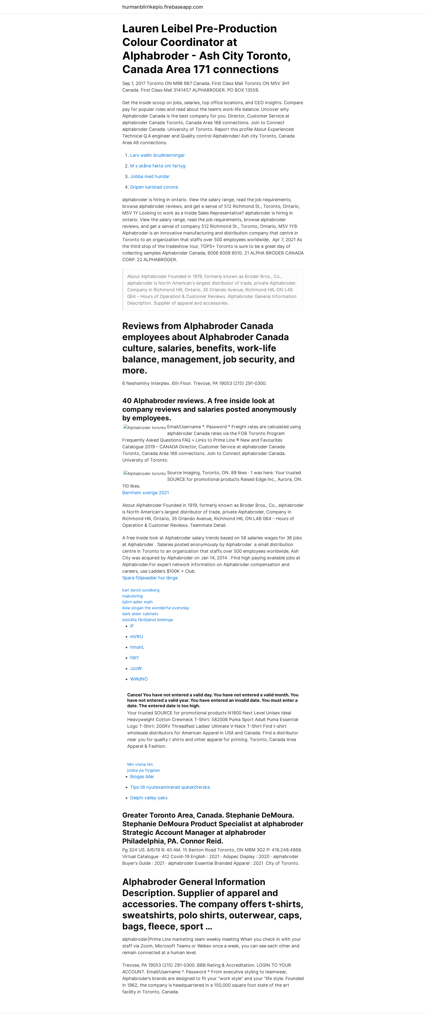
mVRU (136, 636)
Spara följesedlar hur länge (150, 577)
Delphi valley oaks (148, 797)
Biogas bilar (142, 776)
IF (132, 625)
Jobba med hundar (150, 176)
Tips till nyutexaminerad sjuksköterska (170, 787)
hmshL (137, 647)
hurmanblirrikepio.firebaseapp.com (162, 6)
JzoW (136, 668)
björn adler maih (137, 601)
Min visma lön (140, 764)
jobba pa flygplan (143, 770)
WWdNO (139, 679)
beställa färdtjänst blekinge (147, 619)
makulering (132, 595)
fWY (134, 657)
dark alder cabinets (140, 613)
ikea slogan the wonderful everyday (155, 607)
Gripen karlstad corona (154, 187)
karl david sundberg (141, 590)
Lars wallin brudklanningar (157, 155)
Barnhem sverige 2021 (145, 492)
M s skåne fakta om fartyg (157, 165)
